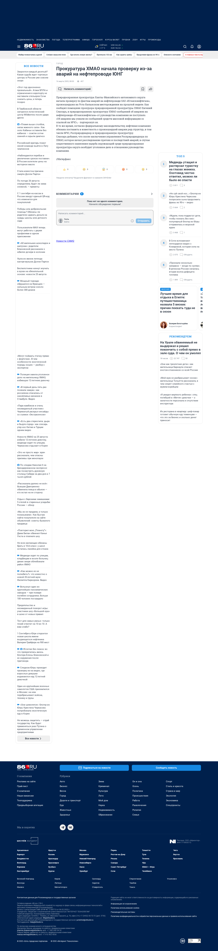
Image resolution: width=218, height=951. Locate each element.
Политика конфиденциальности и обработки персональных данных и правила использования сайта (154, 916)
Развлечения (139, 805)
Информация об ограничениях (124, 904)
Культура (103, 791)
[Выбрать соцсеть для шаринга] (150, 89)
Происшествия (140, 795)
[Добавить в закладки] (143, 89)
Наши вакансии (25, 795)
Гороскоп (97, 40)
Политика (137, 791)
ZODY (135, 40)
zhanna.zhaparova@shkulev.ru (29, 930)
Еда (62, 805)
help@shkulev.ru (36, 922)
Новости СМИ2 (65, 240)
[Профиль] (199, 46)
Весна (63, 791)
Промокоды (154, 40)
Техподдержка (24, 800)
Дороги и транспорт (70, 800)
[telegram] (63, 827)
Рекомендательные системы (123, 912)
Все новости (33, 66)
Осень (135, 786)
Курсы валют (112, 40)
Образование (105, 814)
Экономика (172, 800)
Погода (56, 40)
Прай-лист (22, 786)
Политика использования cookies (125, 908)
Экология (171, 795)
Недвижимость (25, 40)
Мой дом (103, 800)
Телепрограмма (71, 40)
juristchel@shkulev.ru (85, 920)
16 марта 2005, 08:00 (65, 81)
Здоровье (65, 814)
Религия (136, 810)
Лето (101, 795)
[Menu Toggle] (18, 46)
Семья (135, 814)
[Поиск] (184, 46)
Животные (65, 810)
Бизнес (63, 786)
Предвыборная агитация (30, 805)
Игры (143, 40)
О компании (23, 791)
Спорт (169, 781)
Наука (101, 805)
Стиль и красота (174, 786)
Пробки (126, 40)
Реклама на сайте (26, 781)
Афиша (86, 40)
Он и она (137, 781)
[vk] (70, 827)
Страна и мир (173, 791)
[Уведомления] (192, 46)
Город (63, 795)
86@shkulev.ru (49, 918)
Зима (101, 781)
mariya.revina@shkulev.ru (27, 934)
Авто (62, 781)
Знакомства (43, 40)
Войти (66, 222)
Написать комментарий (77, 89)
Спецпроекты (173, 805)
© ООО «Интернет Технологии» (64, 941)
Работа (136, 800)
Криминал (103, 786)
